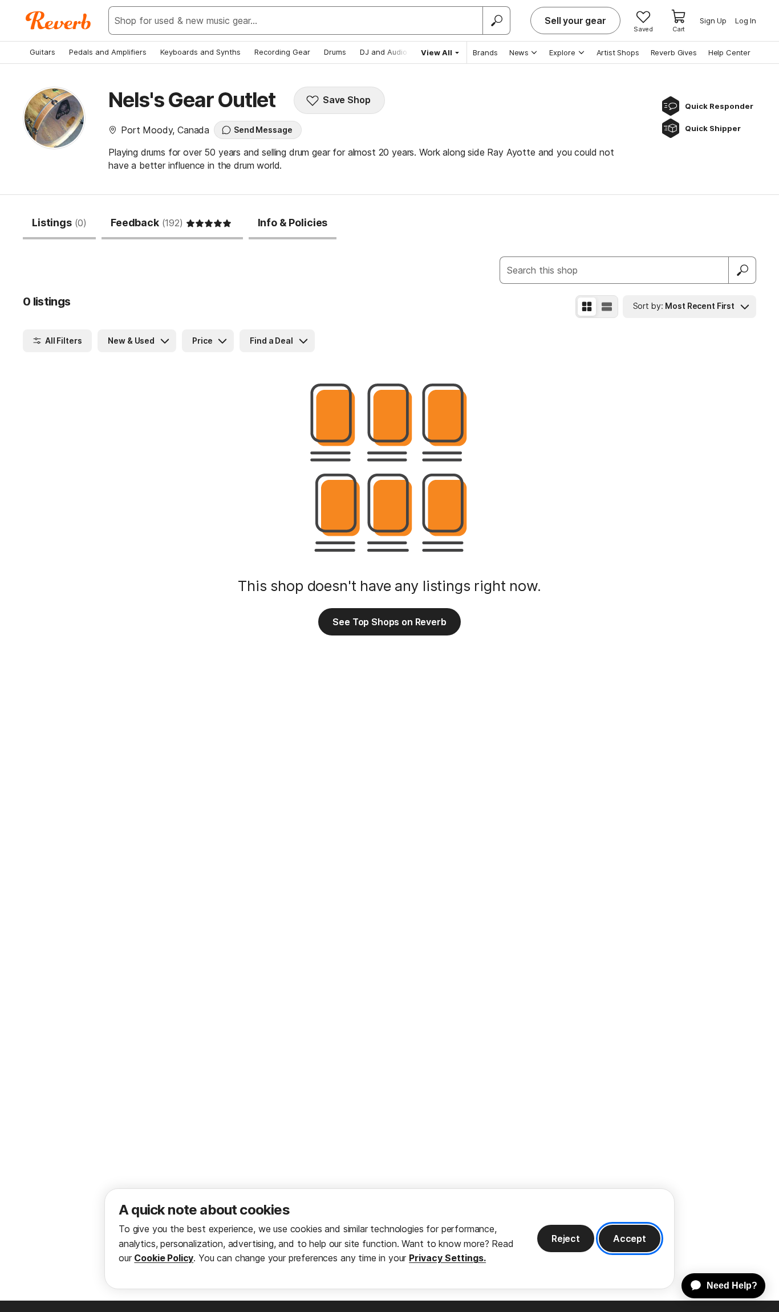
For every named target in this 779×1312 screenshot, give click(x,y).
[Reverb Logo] (58, 20)
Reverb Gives (674, 52)
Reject (565, 1238)
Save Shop (347, 99)
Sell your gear (575, 20)
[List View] (607, 307)
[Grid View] (587, 307)
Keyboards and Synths (200, 51)
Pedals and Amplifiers (108, 51)
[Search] (496, 20)
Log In (745, 20)
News (519, 52)
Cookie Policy (163, 1258)
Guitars (42, 51)
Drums (335, 51)
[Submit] (742, 270)
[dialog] (389, 1238)
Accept (629, 1238)
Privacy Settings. (447, 1258)
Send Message (263, 130)
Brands (485, 52)
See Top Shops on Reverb (389, 622)
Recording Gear (282, 51)
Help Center (729, 52)
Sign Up (713, 20)
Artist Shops (618, 52)
